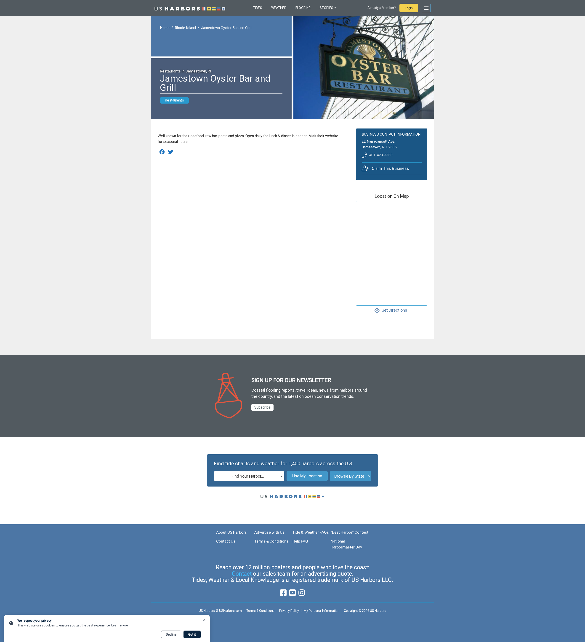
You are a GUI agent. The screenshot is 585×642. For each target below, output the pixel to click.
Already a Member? (381, 8)
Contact (242, 573)
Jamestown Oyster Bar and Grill (226, 28)
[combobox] (249, 476)
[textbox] (249, 476)
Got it (192, 634)
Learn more (119, 625)
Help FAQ (300, 541)
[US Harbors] (189, 8)
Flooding (303, 8)
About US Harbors (231, 532)
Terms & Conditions (271, 541)
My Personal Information (321, 610)
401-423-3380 (381, 155)
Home (165, 28)
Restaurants (174, 100)
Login (409, 8)
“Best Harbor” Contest (349, 532)
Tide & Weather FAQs (310, 532)
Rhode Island (185, 28)
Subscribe (262, 407)
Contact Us (225, 541)
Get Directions (394, 310)
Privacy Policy (289, 610)
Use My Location (307, 475)
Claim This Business (390, 168)
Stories (326, 8)
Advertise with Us (269, 532)
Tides (257, 8)
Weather (278, 8)
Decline (171, 634)
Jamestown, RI (198, 71)
